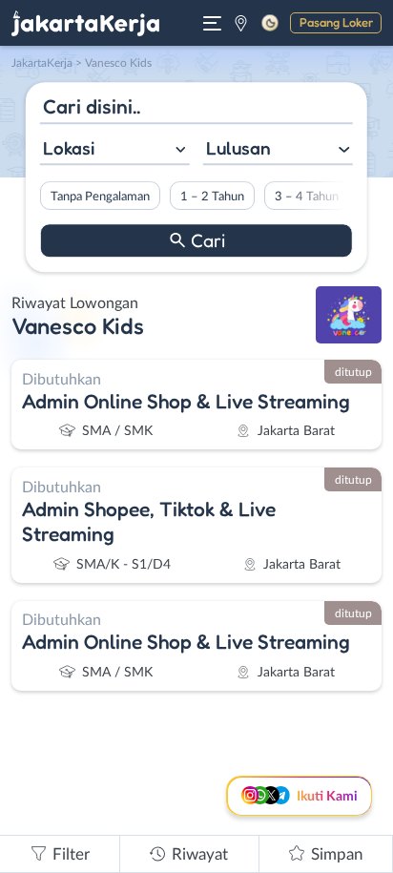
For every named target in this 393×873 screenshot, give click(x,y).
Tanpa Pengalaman (100, 196)
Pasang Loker (336, 22)
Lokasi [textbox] (68, 147)
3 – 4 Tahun (307, 196)
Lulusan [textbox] (238, 147)
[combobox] (115, 150)
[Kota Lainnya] (241, 22)
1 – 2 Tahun (212, 196)
